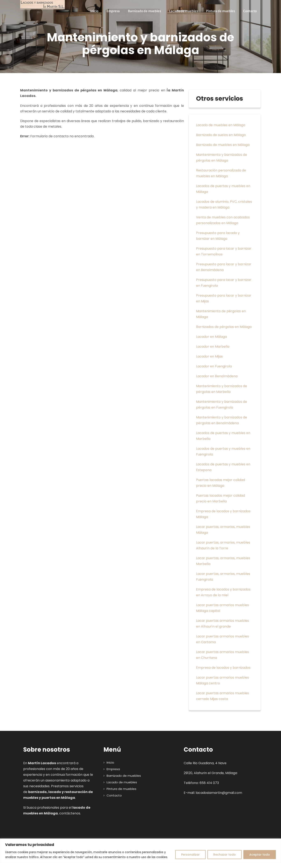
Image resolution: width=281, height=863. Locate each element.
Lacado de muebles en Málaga (220, 125)
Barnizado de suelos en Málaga (221, 135)
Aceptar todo (259, 855)
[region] (140, 851)
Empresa (113, 11)
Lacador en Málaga (211, 336)
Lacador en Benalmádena (217, 376)
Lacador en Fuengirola (214, 366)
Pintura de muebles (220, 11)
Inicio (94, 11)
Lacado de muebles (183, 11)
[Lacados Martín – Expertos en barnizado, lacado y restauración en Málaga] (42, 4)
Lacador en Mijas (209, 356)
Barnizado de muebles (144, 11)
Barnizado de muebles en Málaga (223, 144)
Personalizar (190, 855)
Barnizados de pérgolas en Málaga (224, 326)
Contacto (250, 11)
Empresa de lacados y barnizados (223, 667)
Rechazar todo (224, 855)
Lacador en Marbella (212, 346)
